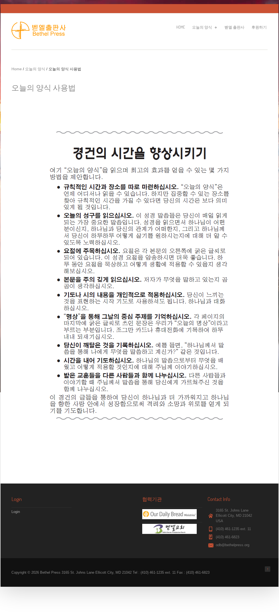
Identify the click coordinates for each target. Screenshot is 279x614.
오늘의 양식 (201, 28)
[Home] (40, 38)
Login (15, 512)
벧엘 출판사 (234, 27)
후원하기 (259, 27)
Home (180, 27)
